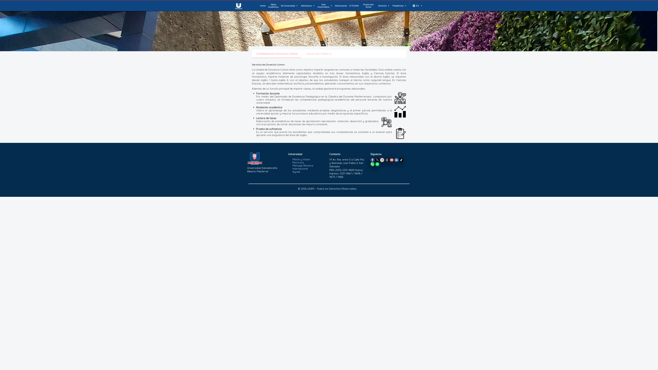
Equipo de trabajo (319, 53)
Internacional (341, 6)
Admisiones (308, 5)
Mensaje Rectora (303, 165)
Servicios (384, 5)
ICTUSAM (354, 6)
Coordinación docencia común (277, 53)
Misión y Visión (301, 159)
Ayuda (296, 171)
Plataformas (400, 5)
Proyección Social (368, 5)
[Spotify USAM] (377, 164)
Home (263, 6)
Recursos (298, 162)
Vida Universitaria (325, 5)
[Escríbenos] (372, 164)
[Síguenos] (372, 159)
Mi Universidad (289, 5)
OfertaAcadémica (273, 5)
